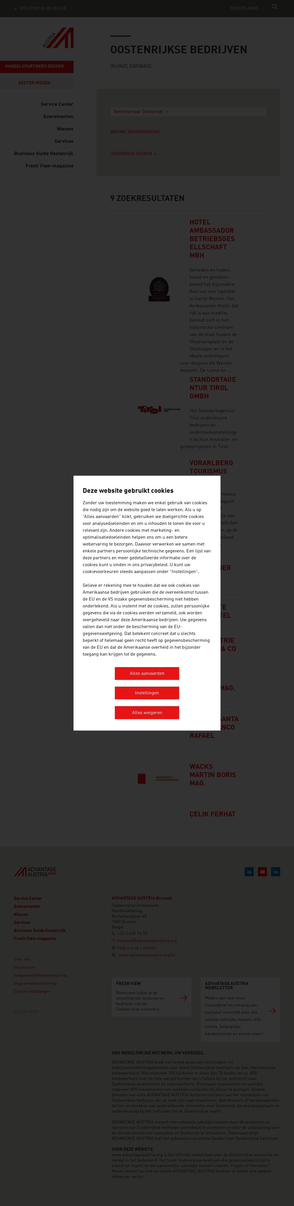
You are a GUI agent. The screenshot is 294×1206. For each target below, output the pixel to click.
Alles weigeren (147, 713)
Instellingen (147, 693)
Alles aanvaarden (147, 673)
